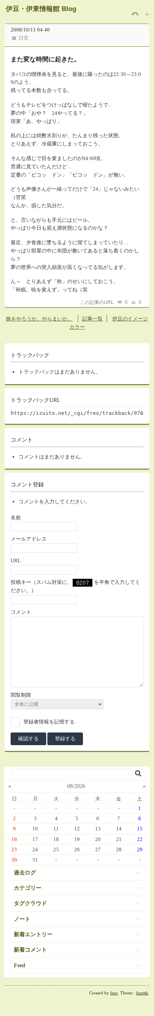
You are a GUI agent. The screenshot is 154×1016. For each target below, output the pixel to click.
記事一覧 (92, 319)
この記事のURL (97, 302)
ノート (22, 919)
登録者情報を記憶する (49, 722)
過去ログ (25, 873)
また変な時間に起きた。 (45, 59)
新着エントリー (33, 934)
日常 (24, 38)
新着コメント (30, 950)
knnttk (142, 992)
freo (114, 992)
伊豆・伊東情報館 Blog (41, 9)
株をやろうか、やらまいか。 (39, 319)
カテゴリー (27, 888)
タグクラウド (30, 903)
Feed (19, 965)
